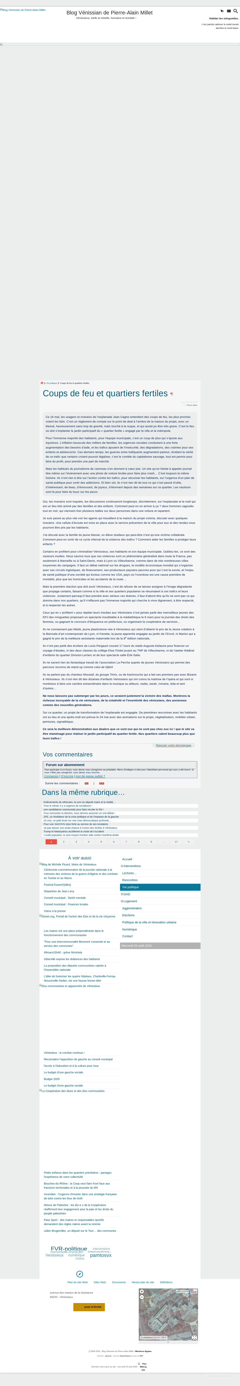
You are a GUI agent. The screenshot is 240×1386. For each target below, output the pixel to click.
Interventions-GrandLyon (66, 1252)
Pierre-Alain (192, 405)
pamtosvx (101, 1255)
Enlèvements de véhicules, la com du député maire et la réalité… (80, 802)
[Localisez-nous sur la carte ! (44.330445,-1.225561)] (79, 1274)
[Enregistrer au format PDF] (171, 393)
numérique (76, 1255)
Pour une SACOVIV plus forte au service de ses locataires (76, 824)
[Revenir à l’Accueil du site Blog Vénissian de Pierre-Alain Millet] (26, 24)
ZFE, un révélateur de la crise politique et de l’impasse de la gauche (81, 816)
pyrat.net (108, 1356)
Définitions (166, 1282)
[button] (222, 11)
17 (176, 841)
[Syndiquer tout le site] (143, 1367)
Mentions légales (143, 1351)
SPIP (141, 1356)
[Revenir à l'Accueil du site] (43, 383)
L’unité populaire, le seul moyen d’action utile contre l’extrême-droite (81, 835)
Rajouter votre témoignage (173, 745)
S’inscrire (67, 776)
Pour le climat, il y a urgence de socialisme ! (68, 805)
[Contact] (229, 11)
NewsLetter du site (143, 1282)
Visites (79, 1258)
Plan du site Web (78, 1282)
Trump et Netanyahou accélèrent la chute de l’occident (74, 831)
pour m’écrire (92, 1306)
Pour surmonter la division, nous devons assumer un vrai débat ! (79, 813)
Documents (119, 1282)
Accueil (127, 859)
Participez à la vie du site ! (221, 1376)
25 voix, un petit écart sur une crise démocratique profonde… (77, 820)
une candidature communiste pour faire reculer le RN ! (74, 809)
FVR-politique (69, 1248)
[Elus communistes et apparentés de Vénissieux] (79, 1017)
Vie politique (51, 383)
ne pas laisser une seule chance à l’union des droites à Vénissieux (80, 827)
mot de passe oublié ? (90, 776)
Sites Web (100, 1282)
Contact (127, 936)
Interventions (101, 1248)
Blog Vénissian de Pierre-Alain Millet (110, 14)
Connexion (51, 776)
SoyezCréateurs (125, 1356)
